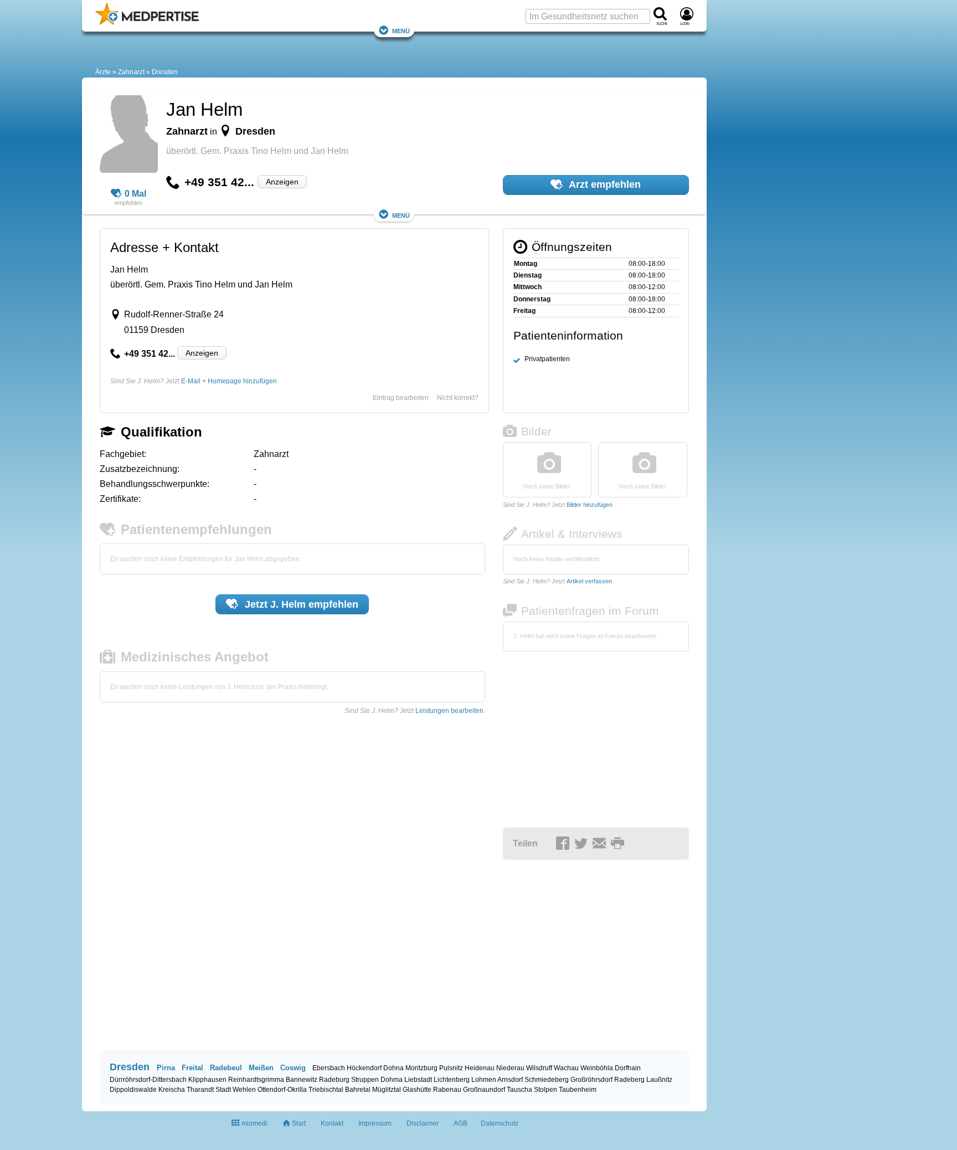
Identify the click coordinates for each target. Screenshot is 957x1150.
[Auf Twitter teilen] (582, 844)
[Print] (619, 844)
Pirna (166, 1068)
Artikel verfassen (589, 581)
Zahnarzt (131, 72)
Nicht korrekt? (457, 398)
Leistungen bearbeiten (449, 711)
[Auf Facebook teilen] (564, 844)
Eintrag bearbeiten (401, 398)
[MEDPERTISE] (147, 23)
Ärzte (103, 72)
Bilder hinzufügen (590, 504)
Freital (192, 1068)
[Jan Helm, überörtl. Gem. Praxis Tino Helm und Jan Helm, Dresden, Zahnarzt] (129, 135)
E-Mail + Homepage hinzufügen (229, 381)
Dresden (165, 72)
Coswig (293, 1068)
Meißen (261, 1068)
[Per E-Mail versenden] (601, 844)
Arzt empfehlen (604, 184)
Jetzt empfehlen (300, 604)
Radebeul (226, 1068)
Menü (401, 30)
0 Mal (135, 193)
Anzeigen (282, 181)
